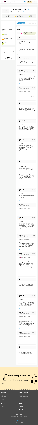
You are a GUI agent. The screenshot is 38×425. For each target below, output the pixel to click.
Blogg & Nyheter (3, 395)
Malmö (18, 416)
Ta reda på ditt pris (3, 399)
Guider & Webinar (3, 396)
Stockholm (12, 416)
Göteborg (15, 416)
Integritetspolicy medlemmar (23, 396)
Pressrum (2, 406)
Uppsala (21, 416)
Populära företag (25, 416)
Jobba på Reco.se (3, 407)
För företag (29, 1)
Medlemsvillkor (3, 409)
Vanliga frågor (21, 395)
